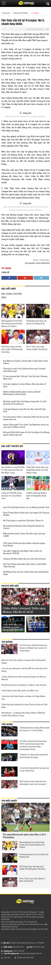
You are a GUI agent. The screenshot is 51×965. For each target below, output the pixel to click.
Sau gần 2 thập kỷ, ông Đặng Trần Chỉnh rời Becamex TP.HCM (22, 552)
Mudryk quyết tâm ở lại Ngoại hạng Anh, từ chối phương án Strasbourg (25, 402)
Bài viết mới (8, 288)
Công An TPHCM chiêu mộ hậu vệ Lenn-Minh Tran (11, 496)
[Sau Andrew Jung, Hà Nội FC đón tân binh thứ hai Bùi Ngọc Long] (13, 457)
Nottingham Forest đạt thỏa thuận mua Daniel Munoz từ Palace (11, 323)
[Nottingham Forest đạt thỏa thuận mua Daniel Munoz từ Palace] (13, 311)
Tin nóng (7, 641)
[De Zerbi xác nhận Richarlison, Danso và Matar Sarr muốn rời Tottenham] (9, 649)
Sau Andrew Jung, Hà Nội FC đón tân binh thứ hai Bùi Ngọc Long (13, 470)
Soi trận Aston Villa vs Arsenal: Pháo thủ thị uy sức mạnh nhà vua (26, 418)
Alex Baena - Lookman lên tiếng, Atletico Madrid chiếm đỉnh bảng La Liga (23, 714)
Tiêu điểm (7, 724)
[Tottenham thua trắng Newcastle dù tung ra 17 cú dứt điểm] (9, 731)
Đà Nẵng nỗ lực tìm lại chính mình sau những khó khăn (26, 573)
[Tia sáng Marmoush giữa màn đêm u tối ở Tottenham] (25, 817)
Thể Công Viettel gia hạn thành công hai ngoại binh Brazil (24, 544)
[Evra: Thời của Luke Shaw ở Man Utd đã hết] (38, 337)
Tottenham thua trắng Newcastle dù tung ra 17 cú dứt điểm (35, 729)
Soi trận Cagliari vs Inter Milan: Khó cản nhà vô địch (24, 385)
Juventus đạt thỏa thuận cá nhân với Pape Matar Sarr (23, 697)
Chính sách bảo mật (25, 957)
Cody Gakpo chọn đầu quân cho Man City (19, 690)
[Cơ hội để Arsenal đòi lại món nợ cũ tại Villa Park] (9, 772)
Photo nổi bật (10, 585)
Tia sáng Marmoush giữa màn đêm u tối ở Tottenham (24, 836)
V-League (35, 13)
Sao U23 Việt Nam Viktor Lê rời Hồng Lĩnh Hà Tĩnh (26, 507)
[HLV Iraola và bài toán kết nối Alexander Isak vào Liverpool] (9, 785)
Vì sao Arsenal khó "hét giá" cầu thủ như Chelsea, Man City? (25, 377)
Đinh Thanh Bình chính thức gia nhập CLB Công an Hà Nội (26, 513)
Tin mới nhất (9, 800)
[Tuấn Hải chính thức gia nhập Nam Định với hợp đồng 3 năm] (38, 457)
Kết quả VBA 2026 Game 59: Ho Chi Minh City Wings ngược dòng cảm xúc (26, 433)
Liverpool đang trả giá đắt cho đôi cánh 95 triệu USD (24, 410)
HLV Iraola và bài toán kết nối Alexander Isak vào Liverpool (33, 782)
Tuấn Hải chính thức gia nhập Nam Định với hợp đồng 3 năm (37, 470)
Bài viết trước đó (12, 446)
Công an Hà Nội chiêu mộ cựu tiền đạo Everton (24, 559)
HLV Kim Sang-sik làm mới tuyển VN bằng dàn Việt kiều (12, 349)
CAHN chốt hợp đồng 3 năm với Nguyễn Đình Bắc (36, 496)
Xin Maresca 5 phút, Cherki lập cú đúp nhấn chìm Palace (25, 362)
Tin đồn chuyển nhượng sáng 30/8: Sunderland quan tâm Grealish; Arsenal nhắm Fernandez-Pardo (33, 745)
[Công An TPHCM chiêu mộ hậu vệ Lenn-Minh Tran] (13, 483)
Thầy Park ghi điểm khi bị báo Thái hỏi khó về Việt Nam (24, 705)
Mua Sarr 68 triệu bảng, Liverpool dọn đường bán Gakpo (23, 661)
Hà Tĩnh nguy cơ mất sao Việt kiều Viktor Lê (23, 520)
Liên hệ (7, 957)
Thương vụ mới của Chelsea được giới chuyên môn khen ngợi (24, 369)
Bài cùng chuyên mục (11, 295)
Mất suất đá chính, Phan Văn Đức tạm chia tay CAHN (24, 534)
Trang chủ (6, 13)
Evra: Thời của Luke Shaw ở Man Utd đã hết (36, 348)
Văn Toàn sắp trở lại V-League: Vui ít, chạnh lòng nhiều (23, 21)
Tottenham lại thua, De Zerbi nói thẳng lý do (36, 322)
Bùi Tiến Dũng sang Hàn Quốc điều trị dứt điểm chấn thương (24, 565)
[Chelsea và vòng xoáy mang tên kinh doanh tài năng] (9, 758)
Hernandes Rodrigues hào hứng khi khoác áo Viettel (23, 527)
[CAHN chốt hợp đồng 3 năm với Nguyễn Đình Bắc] (38, 483)
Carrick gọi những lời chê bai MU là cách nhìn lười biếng (24, 669)
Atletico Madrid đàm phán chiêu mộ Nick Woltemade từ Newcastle (22, 393)
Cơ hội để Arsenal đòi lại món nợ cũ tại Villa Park (34, 769)
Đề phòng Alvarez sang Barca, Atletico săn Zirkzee (24, 685)
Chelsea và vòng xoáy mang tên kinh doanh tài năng (34, 756)
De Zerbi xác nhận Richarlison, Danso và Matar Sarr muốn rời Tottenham (33, 648)
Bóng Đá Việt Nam (20, 13)
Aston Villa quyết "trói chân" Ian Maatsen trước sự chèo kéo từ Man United (26, 425)
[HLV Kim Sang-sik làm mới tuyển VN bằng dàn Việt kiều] (13, 337)
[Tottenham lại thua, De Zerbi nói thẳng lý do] (38, 311)
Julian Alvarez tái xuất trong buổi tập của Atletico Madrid (23, 678)
